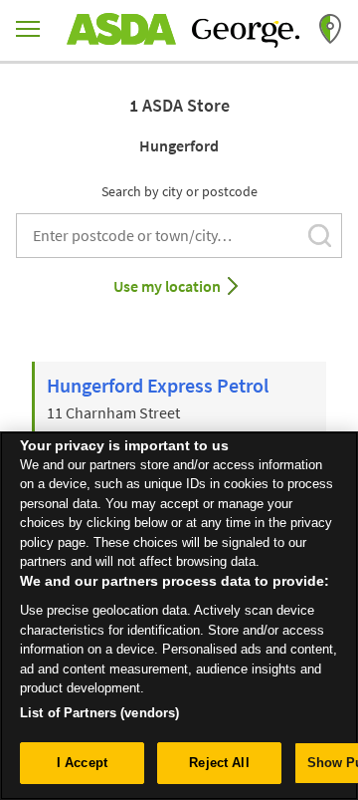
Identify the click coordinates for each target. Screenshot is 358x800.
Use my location (167, 286)
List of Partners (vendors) (99, 712)
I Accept (82, 762)
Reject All (219, 762)
